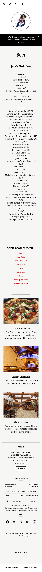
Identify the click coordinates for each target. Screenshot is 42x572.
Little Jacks (21, 272)
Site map (25, 536)
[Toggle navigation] (37, 4)
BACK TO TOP (20, 552)
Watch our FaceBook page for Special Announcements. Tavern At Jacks (21, 40)
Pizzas (21, 268)
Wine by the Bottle (21, 283)
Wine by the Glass (21, 279)
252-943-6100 (21, 463)
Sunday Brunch (21, 264)
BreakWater (21, 257)
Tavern (21, 253)
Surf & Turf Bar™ (21, 261)
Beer (21, 276)
